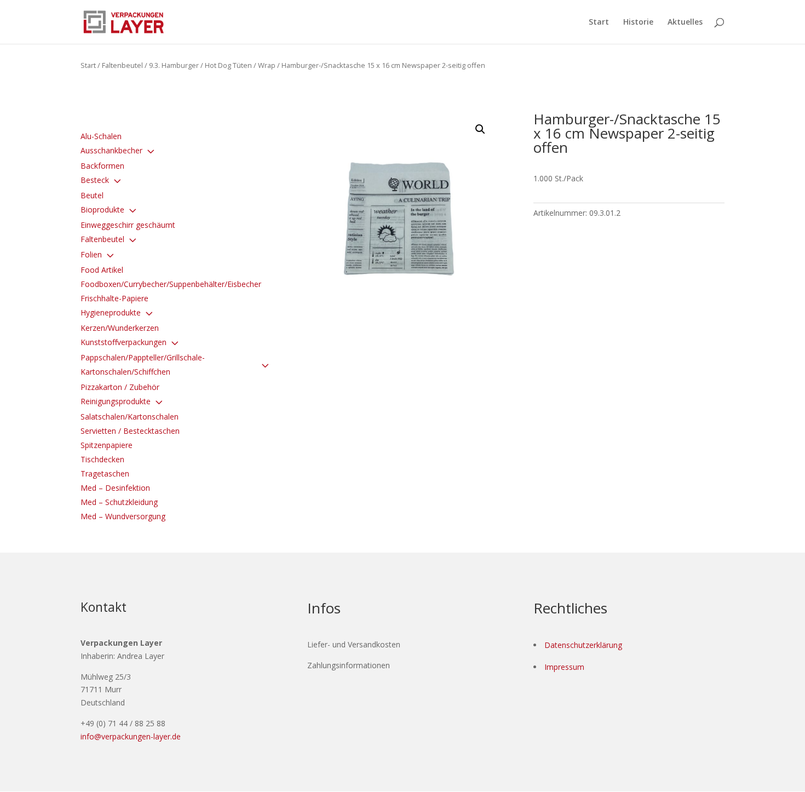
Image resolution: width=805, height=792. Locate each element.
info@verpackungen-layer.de (131, 736)
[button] (480, 129)
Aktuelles (685, 22)
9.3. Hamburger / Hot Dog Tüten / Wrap (212, 65)
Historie (638, 22)
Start (599, 22)
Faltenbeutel (122, 65)
